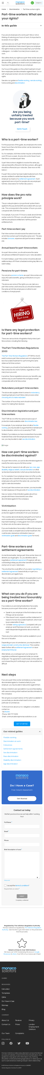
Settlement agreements (13, 749)
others (14, 954)
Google (36, 952)
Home (4, 9)
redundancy (35, 392)
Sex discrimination (10, 753)
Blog (3, 1009)
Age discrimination (10, 764)
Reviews (18, 1020)
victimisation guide (8, 535)
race (34, 467)
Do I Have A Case (8, 1001)
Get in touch (22, 129)
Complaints (19, 1033)
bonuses (11, 238)
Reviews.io (6, 954)
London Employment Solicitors (34, 1026)
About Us (5, 1020)
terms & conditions (22, 885)
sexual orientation (26, 469)
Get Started (22, 798)
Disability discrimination (12, 760)
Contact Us (39, 3)
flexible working (23, 80)
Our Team (6, 1033)
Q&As (4, 997)
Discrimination (14, 9)
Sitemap (5, 1005)
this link (7, 712)
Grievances (7, 745)
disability (5, 469)
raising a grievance (19, 625)
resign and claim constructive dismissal (15, 645)
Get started (22, 724)
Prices (17, 1024)
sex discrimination (28, 439)
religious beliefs (14, 469)
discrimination (20, 83)
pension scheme (17, 275)
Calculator (6, 989)
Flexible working (9, 737)
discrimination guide (25, 535)
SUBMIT (22, 896)
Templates (6, 993)
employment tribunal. (9, 650)
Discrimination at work (12, 741)
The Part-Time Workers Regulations (14, 356)
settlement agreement (27, 179)
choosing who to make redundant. (14, 397)
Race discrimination (10, 756)
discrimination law (31, 421)
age (38, 467)
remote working (35, 80)
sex (31, 467)
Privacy (31, 1020)
